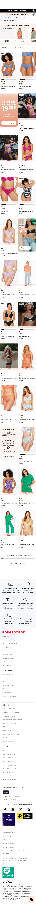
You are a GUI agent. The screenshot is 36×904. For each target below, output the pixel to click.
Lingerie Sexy (6, 692)
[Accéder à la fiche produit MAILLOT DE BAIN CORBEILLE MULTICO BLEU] (27, 107)
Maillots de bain (7, 689)
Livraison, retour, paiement (11, 712)
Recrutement (6, 651)
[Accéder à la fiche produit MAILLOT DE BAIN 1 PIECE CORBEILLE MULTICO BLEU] (9, 481)
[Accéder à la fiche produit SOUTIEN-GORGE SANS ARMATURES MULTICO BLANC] (27, 398)
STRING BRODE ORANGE (7, 419)
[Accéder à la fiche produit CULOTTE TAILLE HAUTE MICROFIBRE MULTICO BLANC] (27, 440)
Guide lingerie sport (9, 776)
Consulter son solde (9, 799)
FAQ (3, 727)
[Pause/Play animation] (33, 10)
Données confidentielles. (10, 899)
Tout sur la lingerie (8, 754)
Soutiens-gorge (7, 674)
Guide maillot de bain (9, 768)
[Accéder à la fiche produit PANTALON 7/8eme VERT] (9, 523)
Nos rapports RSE (8, 658)
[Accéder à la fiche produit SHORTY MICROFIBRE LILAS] (9, 273)
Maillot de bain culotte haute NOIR (11, 378)
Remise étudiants (8, 741)
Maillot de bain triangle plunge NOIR (11, 336)
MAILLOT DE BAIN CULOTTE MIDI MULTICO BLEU (13, 169)
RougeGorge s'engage (9, 640)
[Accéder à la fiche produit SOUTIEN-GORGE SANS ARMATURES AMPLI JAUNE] (27, 523)
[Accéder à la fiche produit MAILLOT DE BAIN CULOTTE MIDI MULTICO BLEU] (9, 148)
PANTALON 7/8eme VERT (7, 544)
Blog (3, 750)
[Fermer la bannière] (33, 14)
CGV (3, 840)
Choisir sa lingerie (8, 761)
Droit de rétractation (9, 723)
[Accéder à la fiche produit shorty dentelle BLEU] (27, 65)
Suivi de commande (9, 716)
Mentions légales (8, 843)
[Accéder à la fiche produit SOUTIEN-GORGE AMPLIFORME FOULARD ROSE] (27, 148)
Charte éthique (7, 665)
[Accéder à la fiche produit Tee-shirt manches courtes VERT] (27, 481)
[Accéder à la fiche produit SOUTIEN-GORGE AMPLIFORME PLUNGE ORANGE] (27, 356)
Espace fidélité (7, 730)
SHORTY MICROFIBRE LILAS (7, 294)
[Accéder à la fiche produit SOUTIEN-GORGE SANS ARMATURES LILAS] (9, 231)
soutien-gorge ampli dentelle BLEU (11, 86)
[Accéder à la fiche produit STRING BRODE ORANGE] (9, 398)
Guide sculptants (8, 772)
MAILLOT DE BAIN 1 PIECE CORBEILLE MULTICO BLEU (14, 503)
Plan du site (6, 864)
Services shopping (8, 708)
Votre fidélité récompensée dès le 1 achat (17, 9)
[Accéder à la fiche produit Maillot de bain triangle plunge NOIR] (9, 315)
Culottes (5, 678)
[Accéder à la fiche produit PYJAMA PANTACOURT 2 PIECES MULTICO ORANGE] (27, 273)
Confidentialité (7, 836)
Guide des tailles (7, 757)
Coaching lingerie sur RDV (11, 734)
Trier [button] (33, 48)
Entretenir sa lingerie (9, 779)
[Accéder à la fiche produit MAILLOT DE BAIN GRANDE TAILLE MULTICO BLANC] (27, 190)
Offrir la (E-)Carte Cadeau (11, 796)
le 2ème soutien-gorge (17, 14)
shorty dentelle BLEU (25, 86)
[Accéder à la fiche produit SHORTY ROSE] (9, 190)
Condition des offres (9, 832)
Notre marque (7, 636)
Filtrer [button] (6, 48)
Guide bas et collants (9, 765)
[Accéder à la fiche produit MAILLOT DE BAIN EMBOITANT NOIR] (27, 315)
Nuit (3, 681)
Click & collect (7, 738)
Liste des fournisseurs (9, 662)
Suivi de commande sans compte (12, 719)
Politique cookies (8, 847)
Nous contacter (7, 654)
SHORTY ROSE (4, 211)
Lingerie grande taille (9, 696)
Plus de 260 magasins (9, 643)
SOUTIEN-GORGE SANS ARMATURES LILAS (11, 253)
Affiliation (5, 647)
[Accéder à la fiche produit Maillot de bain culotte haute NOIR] (9, 356)
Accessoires (6, 700)
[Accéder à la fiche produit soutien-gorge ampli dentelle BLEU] (9, 65)
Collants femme (7, 685)
